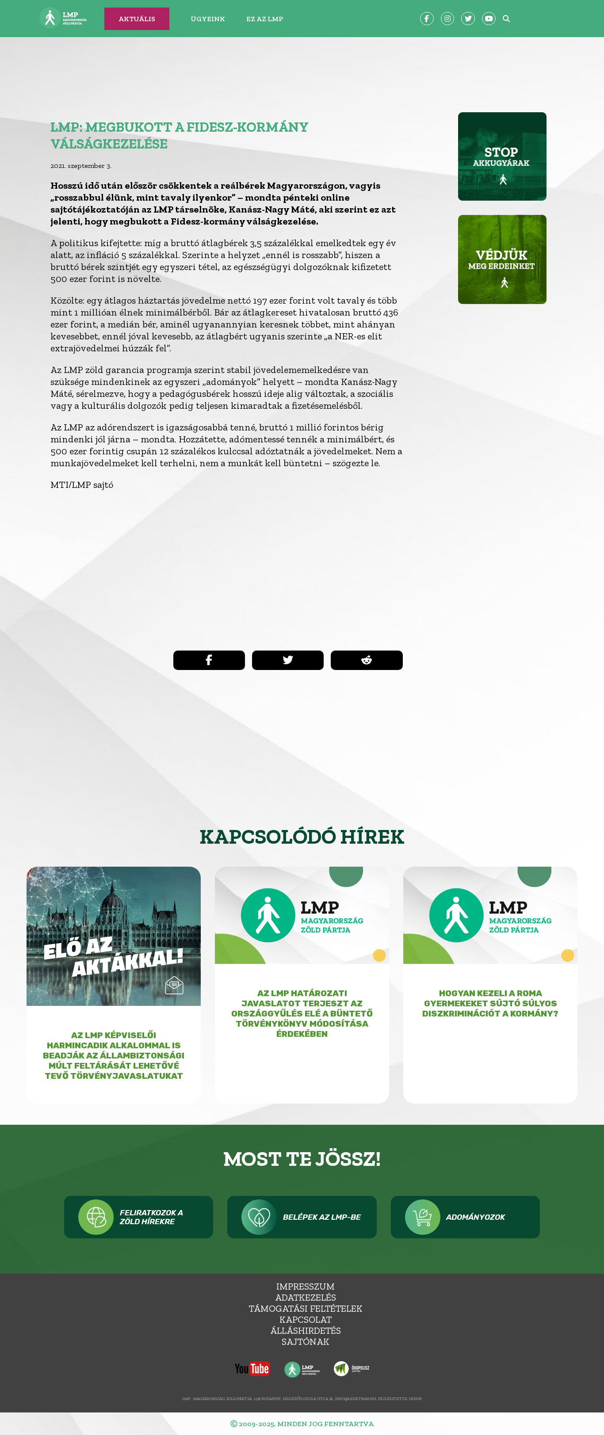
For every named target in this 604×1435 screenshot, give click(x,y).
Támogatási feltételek (306, 1308)
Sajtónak (305, 1341)
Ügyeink (208, 19)
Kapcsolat (305, 1319)
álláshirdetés (305, 1330)
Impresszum (305, 1286)
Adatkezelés (305, 1297)
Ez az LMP (264, 19)
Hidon (415, 1398)
